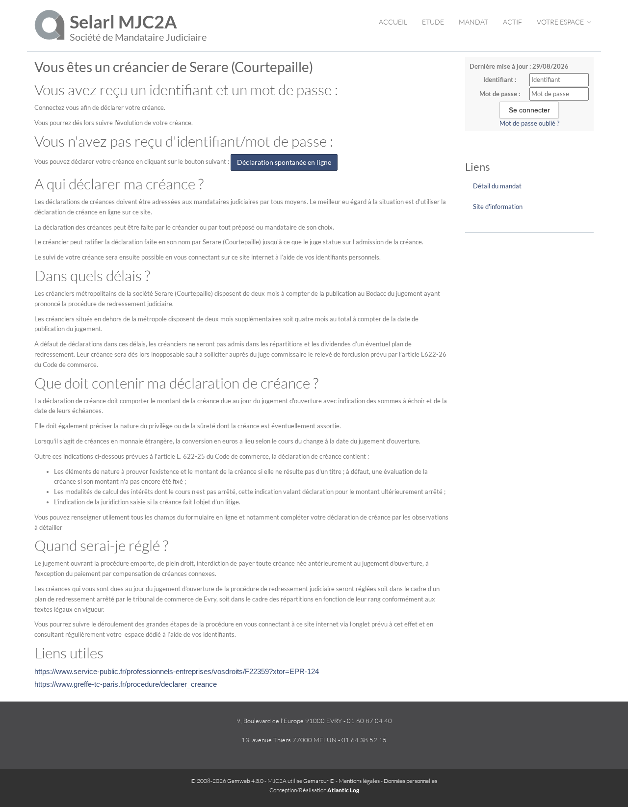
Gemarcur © (319, 780)
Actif (512, 22)
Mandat (473, 22)
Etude (433, 22)
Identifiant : (499, 79)
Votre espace (561, 22)
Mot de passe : (499, 94)
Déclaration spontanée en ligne (284, 162)
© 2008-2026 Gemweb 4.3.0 (227, 780)
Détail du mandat (497, 186)
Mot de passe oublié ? (529, 123)
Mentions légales (359, 780)
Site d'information (498, 206)
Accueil (393, 22)
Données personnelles (410, 780)
